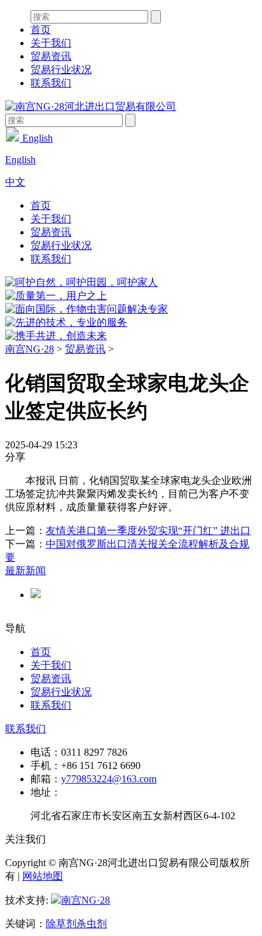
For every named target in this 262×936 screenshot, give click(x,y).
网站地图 (42, 876)
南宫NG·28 (29, 349)
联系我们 (51, 82)
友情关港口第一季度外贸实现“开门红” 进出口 (148, 530)
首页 (41, 29)
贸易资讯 (51, 56)
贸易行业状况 (61, 69)
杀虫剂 (91, 923)
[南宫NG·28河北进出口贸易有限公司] (90, 106)
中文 (15, 182)
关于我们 (51, 42)
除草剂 (61, 923)
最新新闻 (25, 570)
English (36, 138)
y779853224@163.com (108, 778)
